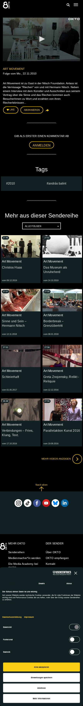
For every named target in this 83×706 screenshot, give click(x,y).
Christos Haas (12, 267)
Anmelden (42, 145)
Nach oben (41, 484)
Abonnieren (32, 110)
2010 (11, 183)
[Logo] (74, 19)
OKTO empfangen (57, 558)
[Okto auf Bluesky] (55, 503)
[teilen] (46, 111)
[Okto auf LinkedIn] (65, 503)
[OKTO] (7, 5)
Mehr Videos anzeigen (56, 458)
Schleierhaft (10, 377)
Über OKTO (53, 552)
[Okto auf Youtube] (46, 503)
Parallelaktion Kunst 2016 (61, 430)
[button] (41, 39)
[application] (41, 39)
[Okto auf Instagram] (18, 503)
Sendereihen (16, 552)
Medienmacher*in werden (24, 558)
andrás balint (57, 183)
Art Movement (14, 68)
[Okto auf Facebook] (37, 503)
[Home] (4, 548)
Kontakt (50, 563)
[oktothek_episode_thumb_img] (21, 246)
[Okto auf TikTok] (27, 503)
